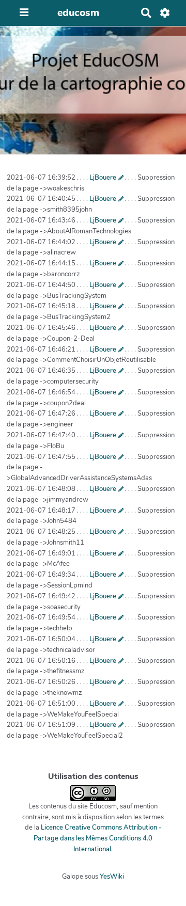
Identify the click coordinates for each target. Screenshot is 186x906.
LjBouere (102, 177)
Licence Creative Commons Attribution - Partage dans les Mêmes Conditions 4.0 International (98, 838)
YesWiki (112, 876)
